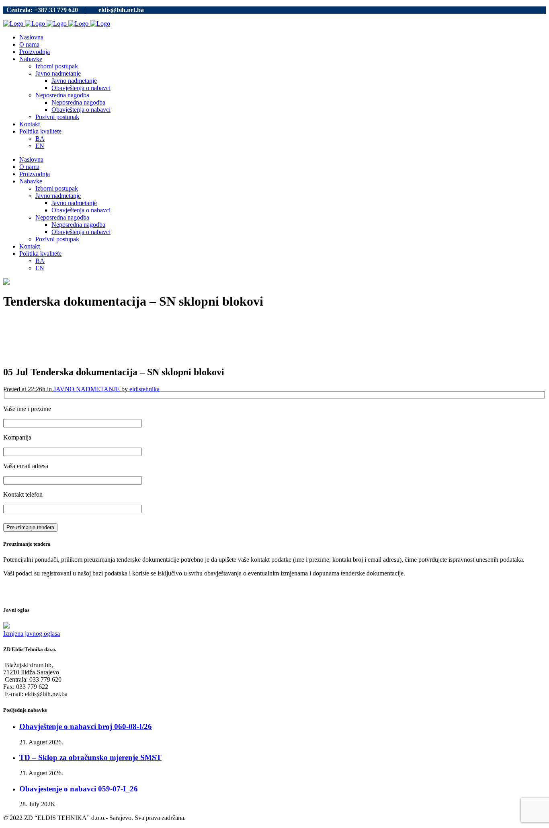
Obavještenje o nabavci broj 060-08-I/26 (85, 726)
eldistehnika (144, 389)
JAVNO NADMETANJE (86, 389)
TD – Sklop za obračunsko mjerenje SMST (90, 757)
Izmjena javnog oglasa (31, 633)
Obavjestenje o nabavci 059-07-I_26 (78, 789)
